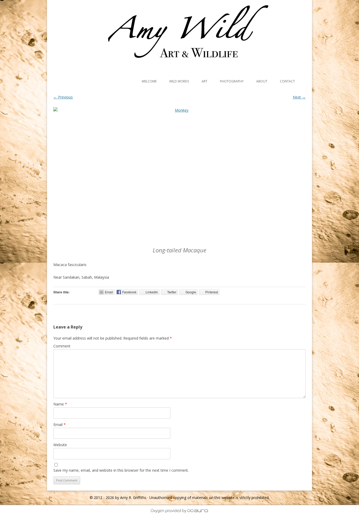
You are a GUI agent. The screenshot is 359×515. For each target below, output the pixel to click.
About (261, 81)
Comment (61, 346)
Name (60, 404)
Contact (287, 81)
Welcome (149, 81)
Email (59, 424)
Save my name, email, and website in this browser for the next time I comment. (121, 470)
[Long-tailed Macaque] (179, 175)
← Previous (63, 97)
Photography (232, 81)
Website (60, 444)
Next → (299, 97)
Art (204, 81)
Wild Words (179, 81)
